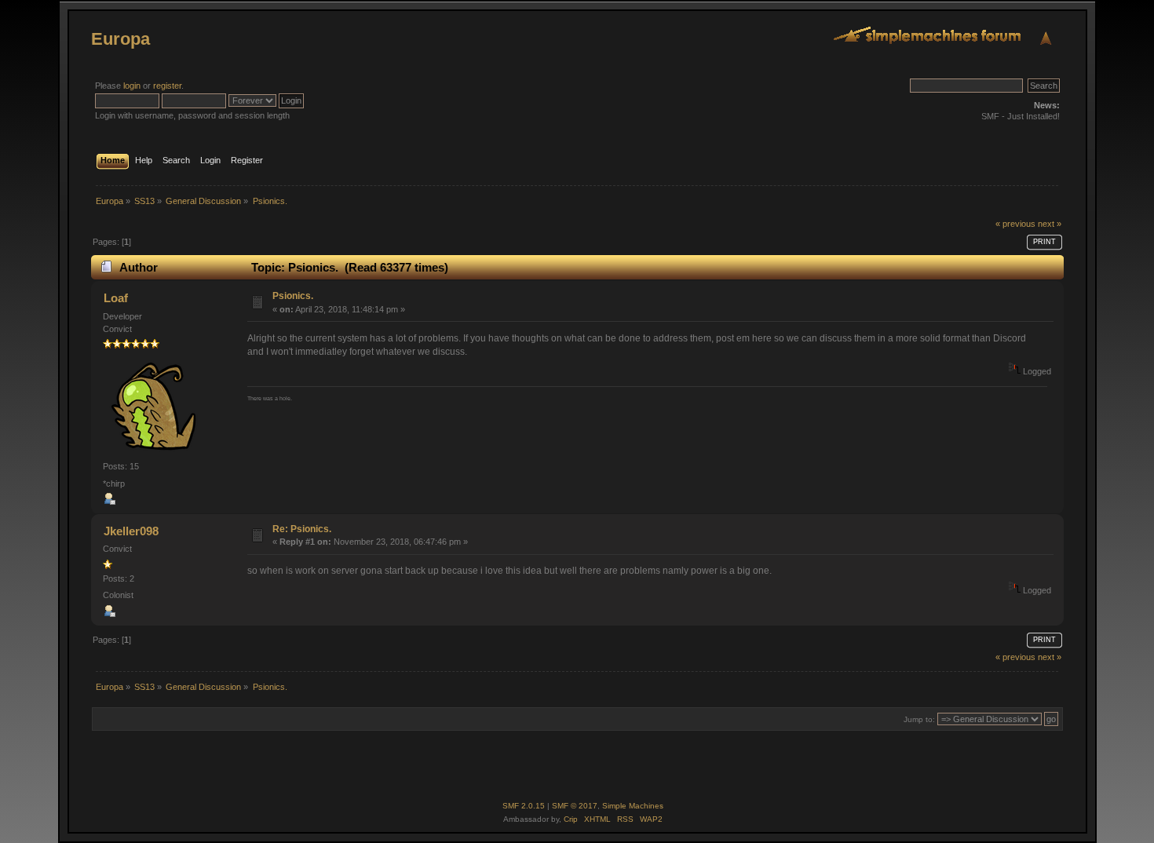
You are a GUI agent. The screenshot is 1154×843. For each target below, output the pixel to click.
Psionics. (292, 295)
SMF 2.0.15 (523, 805)
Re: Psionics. (301, 529)
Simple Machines (632, 805)
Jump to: (919, 719)
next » (1049, 223)
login (132, 85)
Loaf (116, 298)
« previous (1015, 223)
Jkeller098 (131, 531)
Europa (120, 39)
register (167, 85)
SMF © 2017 (574, 805)
